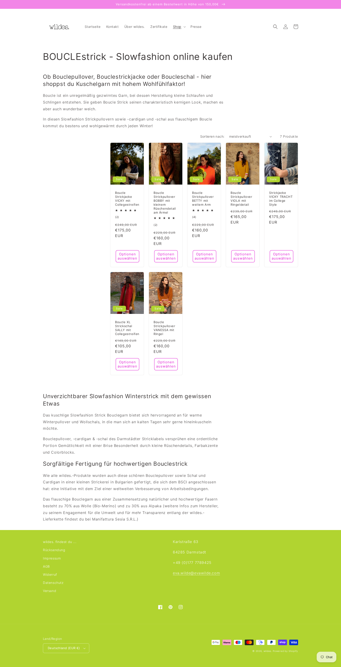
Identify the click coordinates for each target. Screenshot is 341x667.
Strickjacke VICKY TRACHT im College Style (281, 198)
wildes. (268, 651)
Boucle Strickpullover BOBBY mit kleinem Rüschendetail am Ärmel (165, 202)
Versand (49, 591)
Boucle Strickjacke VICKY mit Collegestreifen (127, 198)
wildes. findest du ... (59, 542)
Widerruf (50, 574)
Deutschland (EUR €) (64, 648)
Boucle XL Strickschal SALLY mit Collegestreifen (127, 328)
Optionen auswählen (127, 256)
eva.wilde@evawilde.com (196, 573)
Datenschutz (53, 583)
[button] (179, 27)
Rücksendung (54, 550)
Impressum (52, 558)
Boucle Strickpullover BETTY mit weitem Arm (203, 198)
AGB (46, 566)
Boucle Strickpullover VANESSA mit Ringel (164, 328)
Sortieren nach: (212, 136)
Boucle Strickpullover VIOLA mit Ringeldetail (241, 198)
